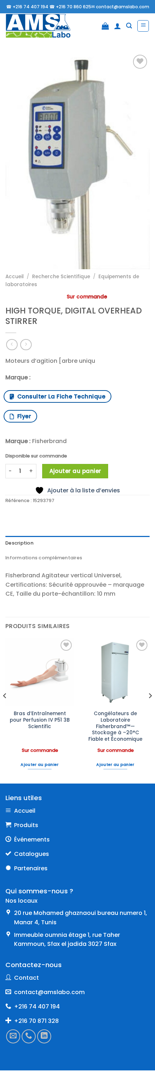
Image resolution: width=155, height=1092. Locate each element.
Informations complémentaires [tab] (43, 558)
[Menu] (143, 26)
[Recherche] (129, 26)
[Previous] (5, 710)
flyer (22, 416)
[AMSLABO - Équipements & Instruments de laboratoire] (43, 26)
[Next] (150, 710)
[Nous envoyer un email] (13, 1036)
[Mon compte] (117, 26)
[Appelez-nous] (29, 1036)
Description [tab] (19, 543)
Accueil (14, 276)
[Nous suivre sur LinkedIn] (44, 1036)
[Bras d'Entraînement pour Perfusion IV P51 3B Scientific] (39, 672)
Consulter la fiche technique (59, 396)
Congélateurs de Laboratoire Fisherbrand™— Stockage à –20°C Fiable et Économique (115, 726)
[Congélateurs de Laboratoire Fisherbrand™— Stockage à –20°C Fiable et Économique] (115, 672)
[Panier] (105, 26)
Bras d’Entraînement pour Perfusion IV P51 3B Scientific (40, 720)
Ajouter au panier (75, 471)
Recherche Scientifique (61, 276)
